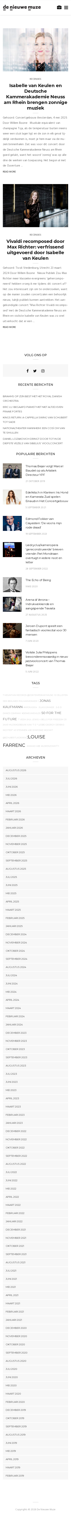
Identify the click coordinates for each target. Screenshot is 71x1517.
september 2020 (16, 1352)
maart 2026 (13, 811)
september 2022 (16, 1155)
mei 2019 (11, 1450)
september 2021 (16, 1254)
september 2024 (16, 958)
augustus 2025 (16, 868)
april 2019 (12, 1459)
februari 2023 (15, 1114)
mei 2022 (11, 1188)
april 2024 (12, 999)
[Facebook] (28, 371)
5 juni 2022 (32, 672)
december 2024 (16, 934)
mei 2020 (11, 1385)
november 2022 (16, 1139)
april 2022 (12, 1196)
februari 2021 (15, 1311)
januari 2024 (14, 1024)
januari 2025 (14, 926)
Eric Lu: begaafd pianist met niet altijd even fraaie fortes (33, 409)
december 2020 (16, 1327)
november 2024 (16, 942)
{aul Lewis (33, 719)
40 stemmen (20, 730)
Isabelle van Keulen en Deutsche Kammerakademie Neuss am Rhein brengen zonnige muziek (35, 97)
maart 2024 (13, 1008)
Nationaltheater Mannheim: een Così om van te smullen (34, 430)
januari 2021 (14, 1319)
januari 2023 (14, 1122)
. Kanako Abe (33, 746)
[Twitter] (35, 371)
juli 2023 (11, 1073)
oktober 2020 (15, 1344)
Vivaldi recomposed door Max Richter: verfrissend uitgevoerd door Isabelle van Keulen (35, 250)
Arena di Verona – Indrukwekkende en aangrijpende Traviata (40, 604)
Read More (9, 172)
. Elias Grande (46, 707)
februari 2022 (15, 1213)
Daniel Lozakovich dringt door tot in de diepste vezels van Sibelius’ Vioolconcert (33, 441)
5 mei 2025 (57, 67)
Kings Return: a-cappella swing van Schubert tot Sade (35, 419)
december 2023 (16, 1032)
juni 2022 (11, 1180)
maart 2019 (13, 1467)
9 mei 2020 (32, 587)
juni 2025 (11, 884)
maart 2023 (13, 1106)
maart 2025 (13, 909)
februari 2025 (15, 917)
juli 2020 (11, 1368)
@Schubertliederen (14, 737)
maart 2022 (13, 1204)
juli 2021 (11, 1270)
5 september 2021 (36, 508)
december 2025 (16, 835)
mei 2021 (11, 1286)
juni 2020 (12, 1377)
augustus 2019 (16, 1434)
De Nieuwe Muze (20, 67)
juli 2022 (11, 1172)
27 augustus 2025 (36, 615)
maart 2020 (13, 1393)
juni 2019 (11, 1442)
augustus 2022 (16, 1163)
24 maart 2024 (54, 223)
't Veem (22, 719)
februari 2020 (15, 1401)
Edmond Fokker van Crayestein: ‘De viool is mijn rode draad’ (44, 523)
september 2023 (16, 1057)
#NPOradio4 (30, 707)
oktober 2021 (15, 1245)
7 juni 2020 (32, 641)
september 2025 (16, 860)
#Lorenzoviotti (50, 746)
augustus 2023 (16, 1065)
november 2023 (16, 1040)
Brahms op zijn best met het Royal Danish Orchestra (32, 398)
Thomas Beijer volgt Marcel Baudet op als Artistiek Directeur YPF (44, 470)
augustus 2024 (16, 967)
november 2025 (16, 843)
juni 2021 (11, 1278)
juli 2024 (11, 975)
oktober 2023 (15, 1049)
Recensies (35, 79)
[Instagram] (42, 371)
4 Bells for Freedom (51, 719)
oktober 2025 (15, 852)
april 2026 (12, 802)
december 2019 (16, 1409)
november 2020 (16, 1336)
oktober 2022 (15, 1147)
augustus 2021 (15, 1262)
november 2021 (16, 1237)
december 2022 (16, 1131)
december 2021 (16, 1229)
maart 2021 (13, 1303)
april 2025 (12, 901)
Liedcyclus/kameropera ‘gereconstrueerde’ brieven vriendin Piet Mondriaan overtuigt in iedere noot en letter (44, 553)
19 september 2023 (36, 534)
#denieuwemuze (31, 713)
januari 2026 (14, 827)
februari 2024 (15, 1016)
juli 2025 (11, 876)
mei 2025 (11, 893)
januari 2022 (14, 1221)
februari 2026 (15, 819)
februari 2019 (15, 1475)
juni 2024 (12, 983)
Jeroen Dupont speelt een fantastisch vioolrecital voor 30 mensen (46, 630)
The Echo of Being (38, 580)
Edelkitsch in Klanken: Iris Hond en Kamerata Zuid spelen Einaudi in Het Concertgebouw (47, 497)
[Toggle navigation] (65, 7)
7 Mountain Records (15, 695)
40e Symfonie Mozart (40, 730)
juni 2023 (12, 1081)
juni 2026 (12, 786)
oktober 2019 (15, 1418)
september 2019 (16, 1426)
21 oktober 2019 (35, 481)
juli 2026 (11, 778)
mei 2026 (11, 794)
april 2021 (12, 1295)
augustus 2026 (16, 770)
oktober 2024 (15, 950)
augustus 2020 (16, 1360)
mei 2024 (11, 991)
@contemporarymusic (40, 695)
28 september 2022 (37, 569)
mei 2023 (11, 1090)
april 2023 (12, 1098)
